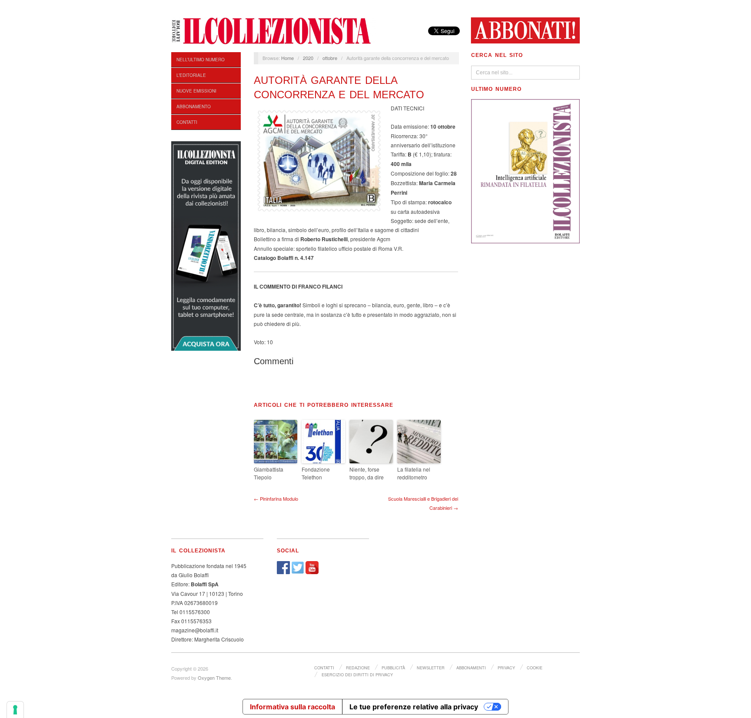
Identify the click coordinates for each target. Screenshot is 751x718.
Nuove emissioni (196, 91)
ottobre (329, 57)
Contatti (186, 122)
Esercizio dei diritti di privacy (357, 674)
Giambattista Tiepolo (268, 473)
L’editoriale (191, 75)
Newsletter (431, 668)
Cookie (534, 668)
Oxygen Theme (214, 677)
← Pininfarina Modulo (276, 498)
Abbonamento (193, 106)
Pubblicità (393, 668)
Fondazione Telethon (316, 473)
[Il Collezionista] (273, 30)
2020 (308, 57)
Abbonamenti (471, 668)
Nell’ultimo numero (200, 60)
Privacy (506, 668)
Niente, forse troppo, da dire (366, 473)
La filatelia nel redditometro (413, 473)
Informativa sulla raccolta (292, 706)
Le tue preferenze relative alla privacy (413, 706)
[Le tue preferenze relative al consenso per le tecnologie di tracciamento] (15, 709)
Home (287, 57)
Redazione (358, 668)
